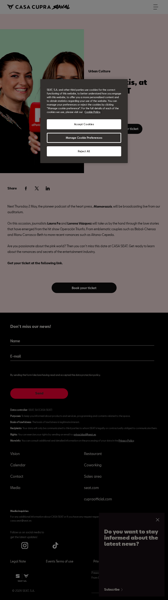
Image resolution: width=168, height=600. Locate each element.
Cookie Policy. (92, 112)
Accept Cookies (84, 124)
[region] (84, 121)
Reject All (84, 151)
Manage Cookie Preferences (84, 137)
